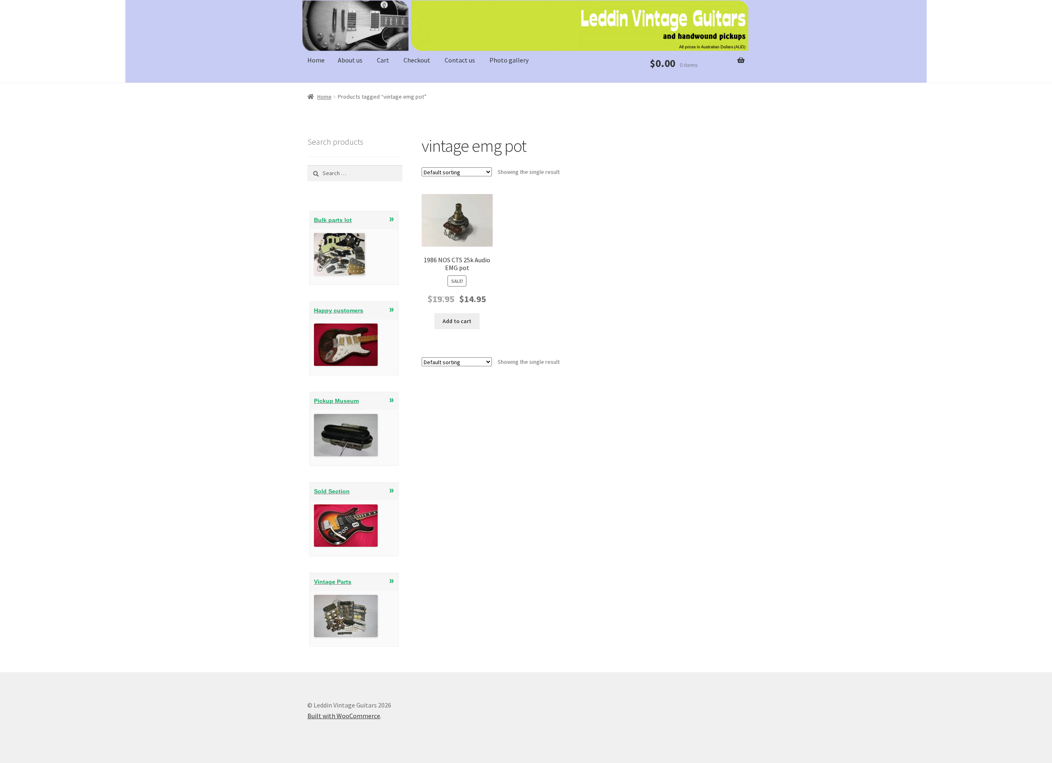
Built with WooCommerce (343, 716)
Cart (383, 60)
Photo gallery (508, 60)
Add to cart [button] (457, 321)
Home (316, 60)
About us (350, 60)
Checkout (417, 60)
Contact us (460, 60)
